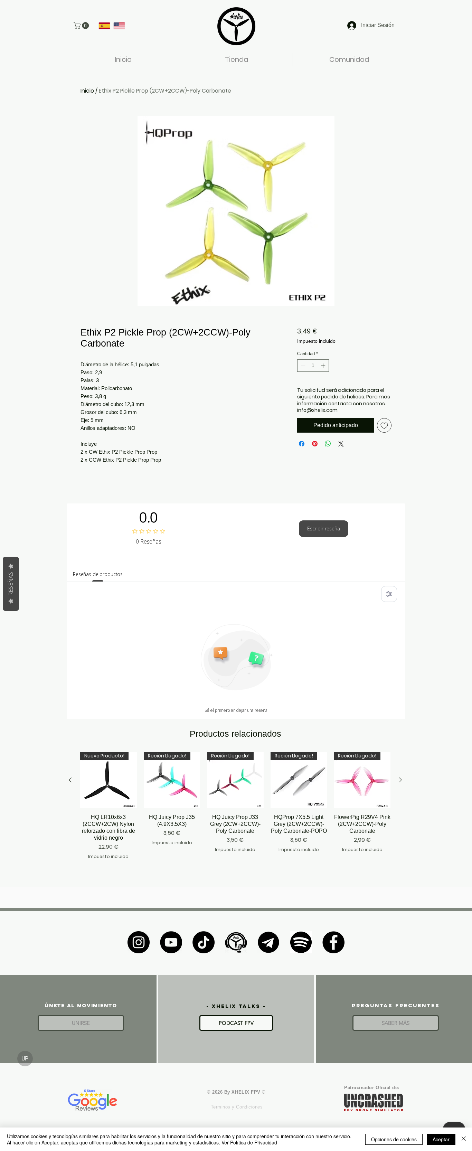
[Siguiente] (400, 780)
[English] (119, 25)
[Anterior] (70, 780)
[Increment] (324, 365)
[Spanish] (104, 25)
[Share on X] (341, 444)
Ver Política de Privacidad (249, 1142)
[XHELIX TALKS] (236, 942)
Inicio (87, 91)
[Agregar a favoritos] (384, 425)
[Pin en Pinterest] (315, 444)
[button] (82, 25)
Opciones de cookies (394, 1139)
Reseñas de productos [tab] (98, 574)
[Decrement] (302, 365)
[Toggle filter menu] (389, 594)
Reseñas (11, 584)
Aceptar (441, 1139)
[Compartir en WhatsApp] (328, 444)
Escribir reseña (323, 528)
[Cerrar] (464, 1139)
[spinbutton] (313, 365)
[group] (235, 809)
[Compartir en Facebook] (302, 444)
